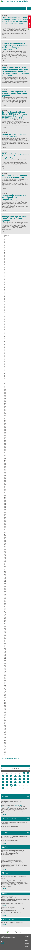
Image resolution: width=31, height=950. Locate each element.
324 (5, 734)
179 (5, 511)
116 (5, 414)
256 (5, 629)
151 (5, 468)
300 (5, 697)
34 (4, 287)
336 (5, 753)
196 (5, 537)
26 (4, 275)
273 (5, 655)
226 (5, 583)
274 (5, 657)
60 (4, 327)
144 (5, 457)
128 (5, 432)
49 (4, 310)
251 (5, 622)
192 (5, 531)
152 (5, 469)
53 (4, 317)
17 (4, 261)
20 (4, 266)
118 (5, 417)
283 (5, 671)
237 (5, 600)
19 (4, 264)
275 (5, 659)
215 (5, 566)
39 (4, 295)
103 (5, 394)
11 (4, 252)
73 (4, 347)
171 (5, 498)
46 (4, 306)
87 (4, 369)
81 (4, 360)
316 (5, 722)
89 (4, 372)
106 (5, 398)
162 (5, 484)
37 (4, 292)
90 (4, 374)
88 (4, 370)
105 (5, 397)
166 (5, 491)
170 (5, 497)
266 (5, 645)
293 (5, 686)
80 (4, 358)
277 (5, 662)
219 (5, 572)
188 (5, 525)
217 (5, 569)
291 (5, 683)
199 (5, 541)
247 (5, 615)
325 (5, 736)
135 (5, 443)
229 (5, 588)
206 (5, 552)
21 (4, 267)
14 (4, 256)
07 (19, 776)
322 (5, 731)
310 (5, 713)
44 (4, 303)
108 (5, 401)
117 (5, 415)
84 (4, 364)
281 (5, 668)
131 (5, 437)
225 (5, 582)
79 (4, 357)
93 (4, 378)
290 (5, 682)
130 (5, 435)
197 (5, 538)
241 (5, 606)
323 (5, 733)
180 (5, 512)
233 (5, 594)
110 (5, 404)
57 (4, 323)
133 (5, 440)
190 (5, 528)
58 (4, 324)
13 (4, 255)
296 (5, 691)
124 (5, 426)
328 (5, 740)
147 (5, 461)
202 (5, 546)
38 (4, 293)
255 (5, 628)
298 (5, 694)
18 (4, 263)
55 (4, 320)
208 (5, 555)
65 (4, 335)
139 (5, 449)
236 (5, 599)
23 (4, 270)
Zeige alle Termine (7, 792)
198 (5, 540)
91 (4, 375)
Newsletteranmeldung (7, 919)
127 (5, 431)
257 (5, 631)
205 (5, 551)
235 (5, 597)
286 (5, 676)
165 (5, 489)
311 (5, 714)
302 (5, 700)
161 (5, 483)
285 (5, 674)
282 (5, 669)
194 (5, 534)
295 (5, 689)
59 (4, 326)
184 (5, 518)
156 (5, 475)
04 (7, 776)
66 (4, 337)
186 (5, 521)
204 (5, 549)
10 (4, 250)
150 (5, 466)
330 (5, 743)
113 (5, 409)
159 (5, 480)
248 (5, 617)
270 (5, 651)
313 (5, 717)
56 (4, 321)
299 (5, 696)
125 (5, 427)
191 (5, 529)
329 (5, 742)
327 (5, 739)
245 (5, 612)
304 (5, 703)
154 (5, 472)
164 (5, 488)
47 (4, 307)
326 (5, 737)
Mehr (4, 815)
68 (4, 340)
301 (5, 699)
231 (5, 591)
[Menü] (5, 8)
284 (5, 672)
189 (5, 526)
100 (5, 389)
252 (5, 623)
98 (4, 386)
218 (5, 571)
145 (5, 458)
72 (4, 346)
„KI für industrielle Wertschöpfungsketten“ (12, 806)
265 (5, 643)
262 (5, 639)
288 (5, 679)
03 (2, 776)
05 (11, 776)
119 (5, 418)
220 (5, 574)
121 (5, 421)
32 (4, 284)
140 (5, 451)
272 (5, 654)
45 (4, 304)
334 (5, 750)
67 (4, 338)
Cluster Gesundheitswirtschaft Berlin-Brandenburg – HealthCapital (8, 938)
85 (4, 366)
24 (4, 272)
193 (5, 532)
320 (5, 728)
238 (5, 602)
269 (5, 649)
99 (4, 387)
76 (4, 352)
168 (5, 494)
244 (5, 611)
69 (4, 341)
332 (5, 746)
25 (4, 273)
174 (5, 503)
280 (5, 666)
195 (5, 535)
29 (4, 280)
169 (5, 495)
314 (5, 719)
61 (4, 329)
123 (5, 424)
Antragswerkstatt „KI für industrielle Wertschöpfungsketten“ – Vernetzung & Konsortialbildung (11, 801)
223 (5, 578)
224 (5, 580)
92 (4, 377)
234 (5, 595)
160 (5, 481)
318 (5, 725)
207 (5, 554)
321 (5, 729)
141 (5, 452)
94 (4, 380)
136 (5, 444)
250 (5, 620)
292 (5, 685)
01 (23, 773)
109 (5, 403)
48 (4, 309)
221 (5, 575)
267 (5, 646)
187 (5, 523)
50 (4, 312)
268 (5, 648)
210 (5, 558)
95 (4, 381)
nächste (6, 756)
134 (5, 441)
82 (4, 361)
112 (5, 407)
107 (5, 400)
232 (5, 592)
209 (5, 557)
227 (5, 585)
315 (5, 720)
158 (5, 478)
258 (5, 632)
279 (5, 665)
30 (4, 281)
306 (5, 706)
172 (5, 500)
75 (4, 350)
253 (5, 625)
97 (4, 384)
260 (5, 636)
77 (4, 354)
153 (5, 471)
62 (4, 330)
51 (4, 313)
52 (4, 315)
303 (5, 702)
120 (5, 420)
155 (5, 474)
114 (5, 410)
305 (5, 705)
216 (5, 568)
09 (28, 776)
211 (5, 560)
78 (4, 355)
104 (5, 395)
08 (23, 776)
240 (5, 605)
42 (4, 300)
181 (5, 514)
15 (4, 258)
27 (4, 276)
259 (5, 634)
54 (4, 318)
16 (4, 259)
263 (5, 640)
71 (4, 344)
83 (4, 363)
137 (5, 446)
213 (5, 563)
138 (5, 447)
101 (5, 391)
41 (4, 298)
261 (5, 637)
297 (5, 692)
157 (5, 477)
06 (15, 776)
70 (4, 343)
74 (4, 349)
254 (5, 626)
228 (5, 586)
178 (5, 509)
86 (4, 367)
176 (5, 506)
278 (5, 663)
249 (5, 619)
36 (4, 290)
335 (5, 751)
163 (5, 486)
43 (4, 301)
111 (5, 406)
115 (5, 412)
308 (5, 709)
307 (5, 708)
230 (5, 589)
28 (4, 278)
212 (5, 562)
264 (5, 642)
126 (5, 429)
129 (5, 434)
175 (5, 505)
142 (5, 454)
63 (4, 332)
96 (4, 383)
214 (5, 565)
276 (5, 660)
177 (5, 508)
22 (4, 269)
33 (4, 286)
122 (5, 423)
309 (5, 711)
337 (5, 754)
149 (5, 464)
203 (5, 548)
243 (5, 609)
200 (5, 543)
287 (5, 677)
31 (4, 283)
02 (28, 773)
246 (5, 614)
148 (5, 463)
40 (4, 296)
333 (5, 748)
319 (5, 726)
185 (5, 520)
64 (4, 333)
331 (5, 745)
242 (5, 608)
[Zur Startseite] (14, 1)
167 (5, 492)
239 (5, 603)
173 (5, 501)
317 (5, 723)
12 (4, 253)
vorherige (6, 235)
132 (5, 438)
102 (5, 392)
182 (5, 515)
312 (5, 716)
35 (4, 289)
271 (5, 652)
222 (5, 577)
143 (5, 455)
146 (5, 460)
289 (5, 680)
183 (5, 517)
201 (5, 545)
